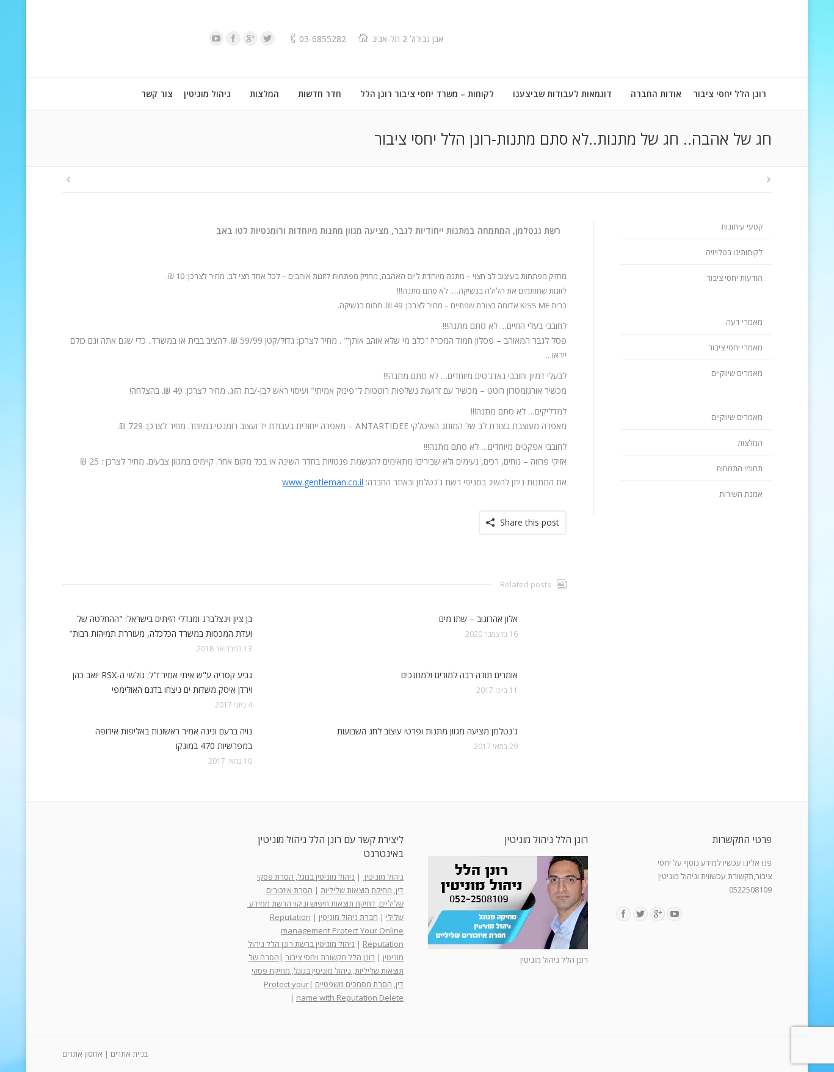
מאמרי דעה (744, 321)
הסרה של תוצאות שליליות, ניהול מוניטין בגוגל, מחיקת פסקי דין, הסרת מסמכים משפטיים (326, 971)
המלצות (750, 442)
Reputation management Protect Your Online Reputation (337, 930)
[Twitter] (267, 38)
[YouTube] (216, 38)
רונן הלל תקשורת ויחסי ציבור (330, 957)
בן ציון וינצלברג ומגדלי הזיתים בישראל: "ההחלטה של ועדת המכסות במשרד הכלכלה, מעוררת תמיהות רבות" (160, 626)
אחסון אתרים (82, 1054)
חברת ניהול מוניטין (348, 916)
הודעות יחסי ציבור (734, 277)
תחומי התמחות (739, 468)
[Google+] (250, 38)
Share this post (529, 522)
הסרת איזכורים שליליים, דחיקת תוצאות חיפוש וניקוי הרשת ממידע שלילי (325, 903)
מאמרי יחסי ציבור (735, 347)
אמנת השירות (741, 493)
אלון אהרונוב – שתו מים (478, 619)
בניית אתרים (129, 1054)
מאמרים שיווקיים (737, 373)
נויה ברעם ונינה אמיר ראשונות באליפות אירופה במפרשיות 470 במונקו (173, 738)
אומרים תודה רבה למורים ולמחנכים (459, 675)
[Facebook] (233, 38)
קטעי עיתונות (742, 226)
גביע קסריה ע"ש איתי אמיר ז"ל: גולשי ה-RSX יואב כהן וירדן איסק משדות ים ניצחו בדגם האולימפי (162, 682)
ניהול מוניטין (383, 876)
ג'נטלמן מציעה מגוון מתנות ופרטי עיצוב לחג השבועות (427, 731)
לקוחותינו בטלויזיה (734, 252)
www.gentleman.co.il (322, 482)
